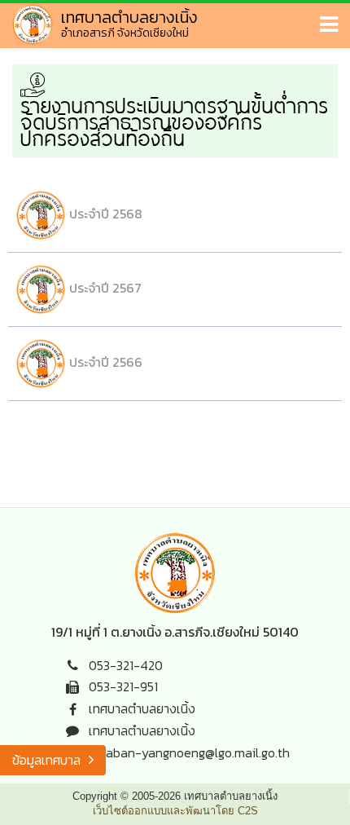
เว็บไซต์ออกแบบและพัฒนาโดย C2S (175, 811)
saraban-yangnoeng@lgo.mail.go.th (189, 752)
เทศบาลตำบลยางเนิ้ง (142, 708)
